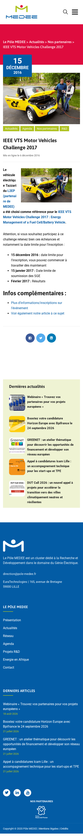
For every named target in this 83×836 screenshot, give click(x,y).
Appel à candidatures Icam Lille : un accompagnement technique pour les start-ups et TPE (49, 466)
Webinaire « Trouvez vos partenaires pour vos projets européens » (46, 401)
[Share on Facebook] (30, 338)
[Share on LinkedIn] (51, 338)
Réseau (8, 636)
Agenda (27, 128)
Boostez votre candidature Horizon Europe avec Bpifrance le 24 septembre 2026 (49, 423)
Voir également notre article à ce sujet (37, 313)
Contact (8, 667)
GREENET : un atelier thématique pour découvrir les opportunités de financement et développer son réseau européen (50, 447)
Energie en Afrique (16, 659)
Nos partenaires (47, 128)
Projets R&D (11, 652)
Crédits (64, 828)
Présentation (12, 620)
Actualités (11, 128)
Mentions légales (48, 828)
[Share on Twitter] (40, 338)
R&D (64, 128)
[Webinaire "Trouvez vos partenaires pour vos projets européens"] (17, 403)
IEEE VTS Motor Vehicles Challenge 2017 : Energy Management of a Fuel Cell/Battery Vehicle (37, 217)
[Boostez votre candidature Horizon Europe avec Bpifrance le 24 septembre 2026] (17, 424)
